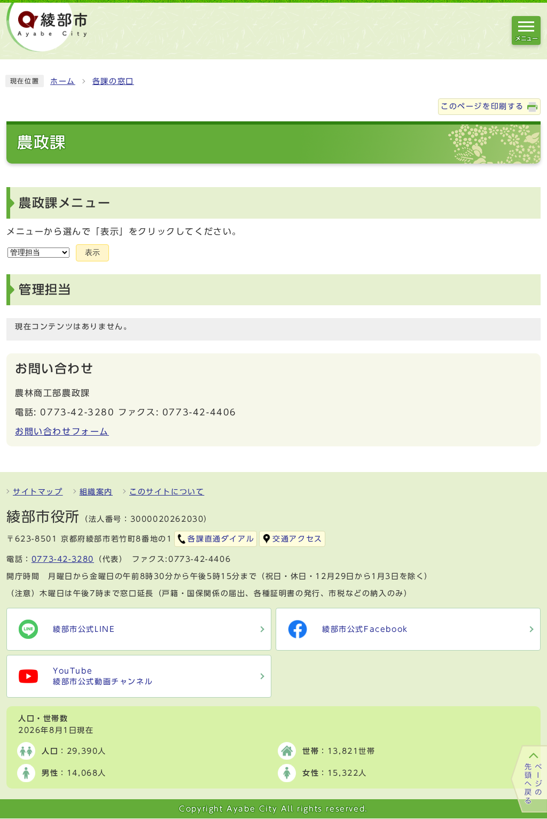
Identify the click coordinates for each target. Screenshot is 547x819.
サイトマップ (38, 492)
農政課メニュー (65, 203)
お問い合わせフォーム (62, 431)
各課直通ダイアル (220, 539)
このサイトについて (166, 492)
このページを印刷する (482, 106)
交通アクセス (297, 539)
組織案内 (96, 492)
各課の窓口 (113, 81)
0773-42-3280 (63, 559)
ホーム (62, 81)
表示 (92, 253)
